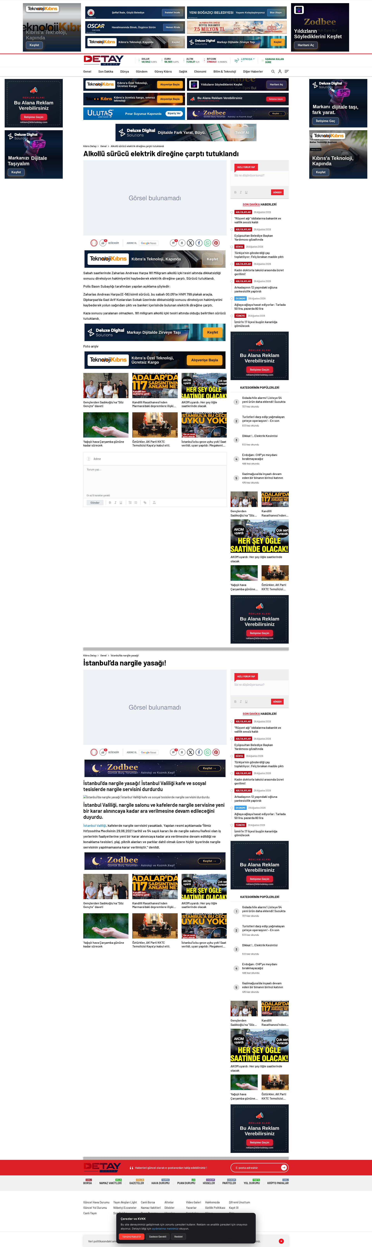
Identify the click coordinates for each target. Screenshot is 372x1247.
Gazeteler (136, 1182)
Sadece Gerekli (157, 1236)
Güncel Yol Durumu (95, 1207)
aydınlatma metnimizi (165, 1228)
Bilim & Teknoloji (225, 71)
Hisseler (209, 1182)
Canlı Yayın (90, 1213)
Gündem (141, 71)
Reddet (178, 1236)
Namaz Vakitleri (110, 1182)
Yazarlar (191, 1207)
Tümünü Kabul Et (131, 1236)
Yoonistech (7, 1197)
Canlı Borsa (148, 1202)
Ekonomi (200, 71)
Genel (87, 71)
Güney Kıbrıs (163, 71)
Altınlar (169, 1202)
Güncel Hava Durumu (96, 1202)
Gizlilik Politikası (215, 1207)
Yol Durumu (252, 1182)
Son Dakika (105, 71)
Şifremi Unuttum (239, 1202)
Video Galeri (193, 1202)
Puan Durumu (186, 1182)
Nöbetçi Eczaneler (125, 1207)
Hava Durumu (161, 1182)
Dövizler (169, 1207)
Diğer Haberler (253, 71)
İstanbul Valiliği (94, 825)
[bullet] (135, 502)
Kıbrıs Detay (89, 146)
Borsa (87, 1182)
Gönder (95, 502)
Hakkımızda (212, 1202)
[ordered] (130, 502)
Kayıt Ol (234, 1207)
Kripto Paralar (278, 1182)
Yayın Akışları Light (125, 1202)
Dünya (124, 71)
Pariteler (229, 1182)
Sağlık (183, 71)
